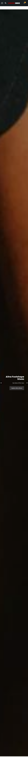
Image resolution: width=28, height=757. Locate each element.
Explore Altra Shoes (16, 388)
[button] (1, 383)
